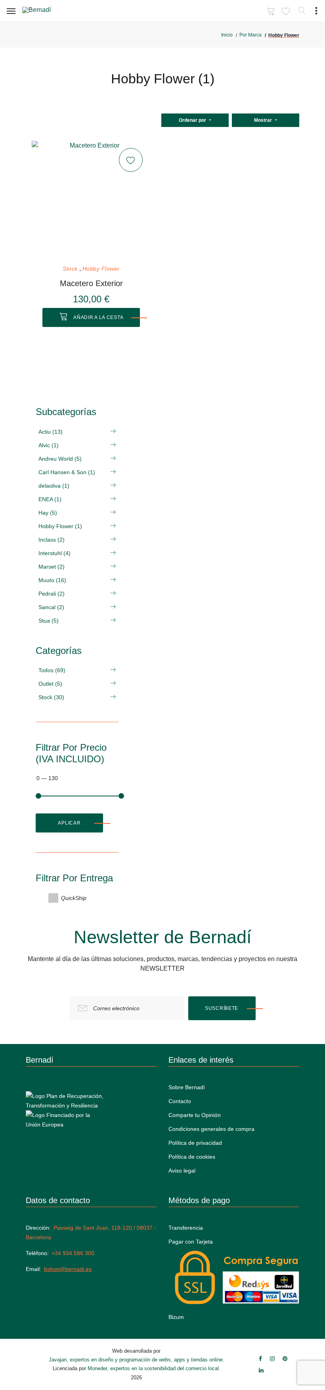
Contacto (179, 1101)
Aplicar (69, 823)
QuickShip (73, 898)
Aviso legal (181, 1170)
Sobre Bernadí (186, 1087)
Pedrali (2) (51, 593)
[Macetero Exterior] (91, 200)
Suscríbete (221, 1008)
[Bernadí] (48, 11)
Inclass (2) (51, 539)
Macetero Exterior (91, 283)
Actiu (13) (50, 432)
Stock (70, 268)
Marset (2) (51, 566)
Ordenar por (193, 120)
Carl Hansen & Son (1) (66, 472)
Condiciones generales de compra (211, 1129)
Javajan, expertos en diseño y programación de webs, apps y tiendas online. (136, 1360)
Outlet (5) (50, 684)
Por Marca (250, 35)
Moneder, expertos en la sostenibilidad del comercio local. (154, 1368)
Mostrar (263, 120)
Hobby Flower (101, 268)
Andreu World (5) (60, 459)
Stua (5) (48, 620)
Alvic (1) (48, 445)
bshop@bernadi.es (68, 1269)
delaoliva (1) (53, 486)
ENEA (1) (49, 499)
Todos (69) (51, 670)
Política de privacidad (195, 1143)
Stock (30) (51, 697)
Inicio (227, 35)
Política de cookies (191, 1157)
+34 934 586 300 (73, 1253)
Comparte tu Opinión (194, 1115)
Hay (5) (47, 512)
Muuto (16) (52, 580)
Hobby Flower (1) (60, 526)
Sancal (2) (51, 607)
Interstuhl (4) (54, 553)
